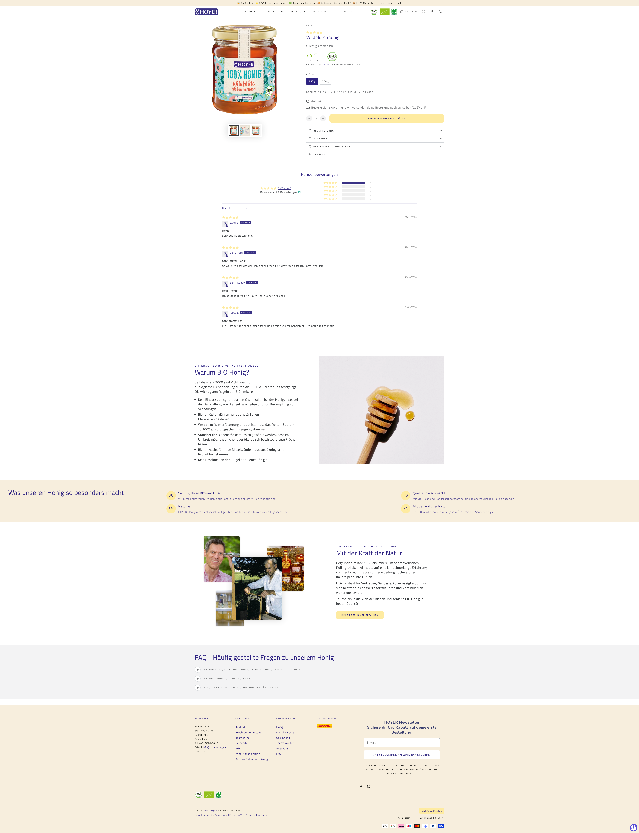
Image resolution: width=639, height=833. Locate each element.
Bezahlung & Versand (248, 732)
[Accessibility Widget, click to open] (633, 827)
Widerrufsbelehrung (247, 754)
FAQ (278, 754)
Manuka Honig (285, 732)
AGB (238, 748)
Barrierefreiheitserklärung (251, 759)
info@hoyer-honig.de (214, 747)
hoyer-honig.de (210, 810)
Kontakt (240, 727)
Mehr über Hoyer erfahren (359, 615)
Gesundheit (283, 738)
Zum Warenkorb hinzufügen (387, 118)
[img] (230, 217)
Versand (326, 64)
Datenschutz (243, 743)
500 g (325, 81)
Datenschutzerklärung (225, 815)
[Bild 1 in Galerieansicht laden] (234, 130)
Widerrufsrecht (205, 815)
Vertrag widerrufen (432, 811)
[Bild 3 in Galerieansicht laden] (256, 130)
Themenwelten (285, 743)
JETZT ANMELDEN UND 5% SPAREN (401, 755)
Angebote (282, 748)
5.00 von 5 (284, 188)
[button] (423, 11)
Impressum (242, 738)
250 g (312, 81)
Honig (279, 727)
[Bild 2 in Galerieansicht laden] (245, 130)
